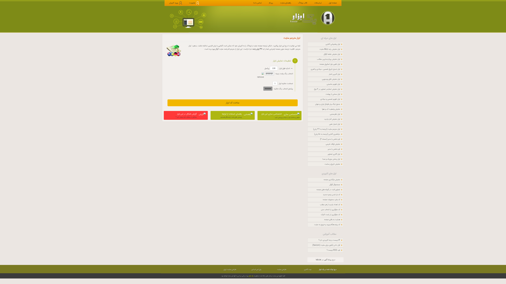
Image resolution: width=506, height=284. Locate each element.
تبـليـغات (318, 3)
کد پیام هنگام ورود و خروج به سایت (327, 224)
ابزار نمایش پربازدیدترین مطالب (328, 59)
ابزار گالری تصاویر (334, 154)
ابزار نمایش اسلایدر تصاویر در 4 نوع (327, 89)
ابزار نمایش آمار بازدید (332, 119)
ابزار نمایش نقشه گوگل (332, 54)
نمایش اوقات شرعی (333, 144)
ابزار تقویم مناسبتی (333, 84)
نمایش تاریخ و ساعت (332, 164)
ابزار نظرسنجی (335, 114)
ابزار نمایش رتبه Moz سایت (330, 49)
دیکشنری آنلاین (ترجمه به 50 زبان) (327, 134)
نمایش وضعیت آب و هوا (331, 109)
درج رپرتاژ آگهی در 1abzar (325, 259)
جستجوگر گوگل (335, 184)
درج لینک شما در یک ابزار (327, 269)
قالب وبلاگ (302, 3)
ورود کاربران (173, 3)
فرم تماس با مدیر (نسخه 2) (330, 139)
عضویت (192, 3)
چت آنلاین (307, 269)
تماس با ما (257, 3)
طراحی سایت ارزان (229, 269)
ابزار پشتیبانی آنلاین (333, 44)
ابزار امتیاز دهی (334, 124)
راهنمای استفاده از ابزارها (231, 115)
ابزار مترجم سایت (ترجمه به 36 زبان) (326, 129)
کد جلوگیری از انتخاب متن (330, 209)
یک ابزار (251, 276)
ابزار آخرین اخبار (334, 74)
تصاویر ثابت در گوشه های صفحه (328, 189)
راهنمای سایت (285, 3)
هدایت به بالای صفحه (332, 219)
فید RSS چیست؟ (333, 250)
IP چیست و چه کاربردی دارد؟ (329, 240)
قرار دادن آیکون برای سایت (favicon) (326, 245)
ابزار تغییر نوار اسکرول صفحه (330, 64)
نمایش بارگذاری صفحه (332, 179)
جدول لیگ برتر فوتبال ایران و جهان (327, 104)
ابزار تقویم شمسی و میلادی (330, 99)
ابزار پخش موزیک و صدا (331, 159)
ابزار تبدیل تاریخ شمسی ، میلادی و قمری (325, 69)
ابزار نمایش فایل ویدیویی (331, 79)
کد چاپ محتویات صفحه (331, 199)
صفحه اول (333, 3)
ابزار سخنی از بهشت (333, 94)
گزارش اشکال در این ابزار (186, 115)
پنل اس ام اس (256, 269)
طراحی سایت (281, 269)
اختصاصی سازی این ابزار (280, 115)
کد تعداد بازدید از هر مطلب (330, 204)
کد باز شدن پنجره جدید (331, 194)
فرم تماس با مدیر (334, 149)
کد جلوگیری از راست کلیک (330, 214)
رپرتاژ (271, 3)
